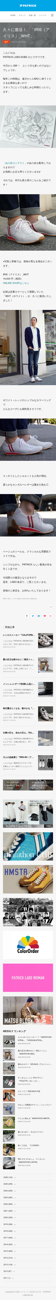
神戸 (6, 41)
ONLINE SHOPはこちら (16, 283)
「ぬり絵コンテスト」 (15, 163)
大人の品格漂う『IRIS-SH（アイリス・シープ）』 (26, 757)
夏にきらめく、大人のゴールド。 (31, 1131)
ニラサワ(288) (16, 599)
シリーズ (42, 15)
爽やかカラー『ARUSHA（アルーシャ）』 (35, 1064)
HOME (13, 15)
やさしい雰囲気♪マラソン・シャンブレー (34, 1104)
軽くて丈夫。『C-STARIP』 (29, 1145)
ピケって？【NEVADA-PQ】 (29, 1091)
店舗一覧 (32, 15)
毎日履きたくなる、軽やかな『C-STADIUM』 (24, 708)
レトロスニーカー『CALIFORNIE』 (20, 634)
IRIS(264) (33, 599)
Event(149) (25, 599)
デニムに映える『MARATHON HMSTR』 (34, 1118)
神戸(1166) (6, 599)
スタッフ (22, 15)
